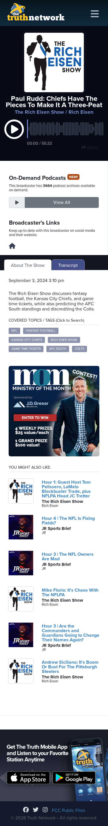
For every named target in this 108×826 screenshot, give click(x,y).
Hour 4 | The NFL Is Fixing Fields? (68, 521)
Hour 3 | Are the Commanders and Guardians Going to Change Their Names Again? (70, 633)
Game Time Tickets (26, 349)
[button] (14, 135)
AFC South (57, 349)
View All (61, 202)
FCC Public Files (68, 810)
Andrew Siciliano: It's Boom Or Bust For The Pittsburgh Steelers (70, 666)
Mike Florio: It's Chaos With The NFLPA (70, 592)
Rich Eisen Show (64, 340)
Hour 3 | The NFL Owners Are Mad (68, 556)
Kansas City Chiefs (27, 340)
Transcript (68, 265)
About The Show (28, 265)
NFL (14, 331)
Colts (79, 349)
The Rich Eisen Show (39, 112)
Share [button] (92, 147)
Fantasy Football (41, 331)
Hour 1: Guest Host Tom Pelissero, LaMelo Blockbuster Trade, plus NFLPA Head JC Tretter (66, 489)
